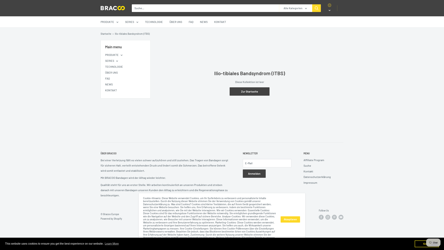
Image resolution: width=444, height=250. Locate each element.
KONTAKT (220, 21)
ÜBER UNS (175, 21)
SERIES (130, 21)
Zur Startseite (249, 91)
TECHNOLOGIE (154, 21)
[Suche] (316, 8)
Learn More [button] (112, 243)
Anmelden (254, 173)
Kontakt (308, 171)
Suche (307, 165)
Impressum (310, 182)
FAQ (191, 21)
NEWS (204, 21)
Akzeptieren (290, 219)
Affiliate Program (314, 160)
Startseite (106, 33)
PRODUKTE (108, 21)
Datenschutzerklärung (317, 176)
